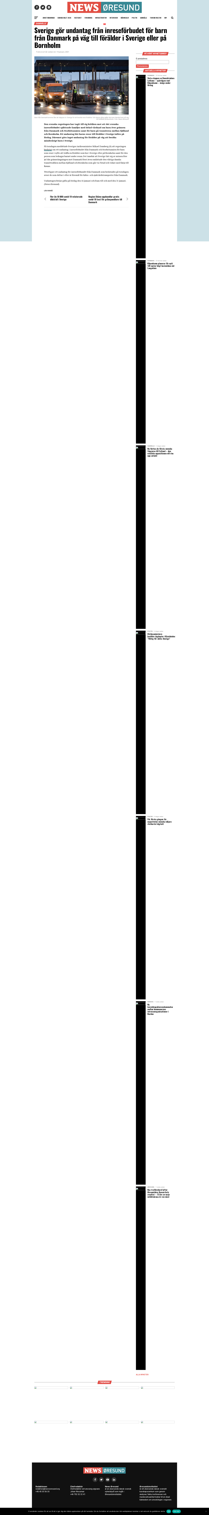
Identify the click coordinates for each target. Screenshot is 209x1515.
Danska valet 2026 (64, 17)
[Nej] (206, 1511)
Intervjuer (114, 17)
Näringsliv (125, 17)
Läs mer (176, 1511)
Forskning (88, 17)
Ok (169, 1511)
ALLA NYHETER (142, 1375)
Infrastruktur (101, 17)
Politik (134, 17)
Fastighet (78, 17)
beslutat (48, 149)
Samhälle (143, 17)
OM (165, 17)
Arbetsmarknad (49, 17)
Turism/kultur (155, 17)
